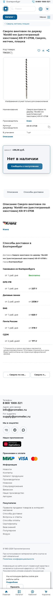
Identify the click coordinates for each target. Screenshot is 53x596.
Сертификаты (10, 524)
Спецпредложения (13, 486)
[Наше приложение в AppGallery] (12, 444)
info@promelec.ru (15, 410)
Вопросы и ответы (12, 517)
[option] (26, 78)
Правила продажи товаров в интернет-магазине (23, 509)
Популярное (9, 531)
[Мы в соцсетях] (6, 430)
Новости (7, 469)
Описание (8, 137)
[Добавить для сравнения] (43, 50)
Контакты (8, 473)
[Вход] (40, 9)
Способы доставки (34, 192)
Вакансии (8, 490)
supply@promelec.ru (16, 416)
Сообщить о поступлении (25, 166)
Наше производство (13, 493)
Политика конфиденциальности (18, 559)
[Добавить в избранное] (39, 50)
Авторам (7, 497)
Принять (15, 587)
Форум (6, 534)
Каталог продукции (13, 476)
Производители (11, 480)
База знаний (9, 527)
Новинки (7, 483)
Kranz (29, 121)
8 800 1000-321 (12, 403)
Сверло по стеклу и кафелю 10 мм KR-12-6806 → (42, 375)
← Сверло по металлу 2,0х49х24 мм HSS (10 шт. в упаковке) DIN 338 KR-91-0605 (18, 375)
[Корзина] (47, 9)
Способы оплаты (11, 521)
